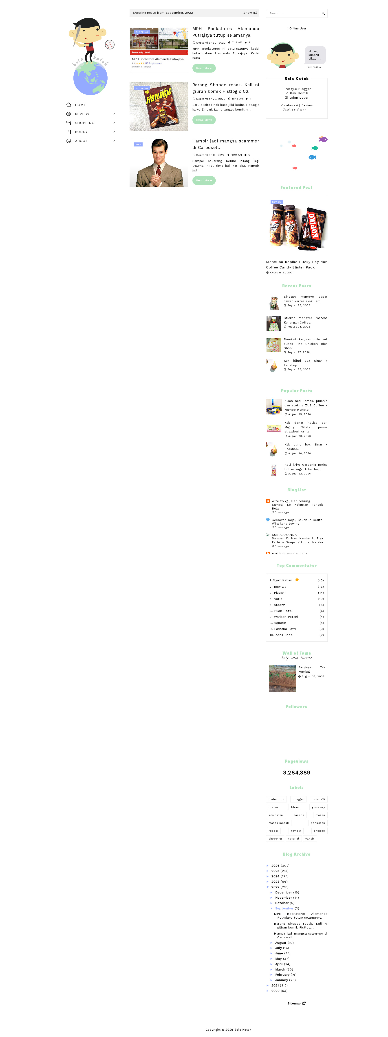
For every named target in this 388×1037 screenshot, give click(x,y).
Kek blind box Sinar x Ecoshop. (306, 447)
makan (320, 815)
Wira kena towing (285, 523)
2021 (275, 985)
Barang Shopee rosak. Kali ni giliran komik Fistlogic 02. (225, 88)
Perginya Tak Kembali (311, 670)
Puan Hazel (283, 611)
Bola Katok (242, 1029)
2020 (276, 991)
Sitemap (294, 1003)
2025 (276, 871)
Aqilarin (280, 623)
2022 (276, 887)
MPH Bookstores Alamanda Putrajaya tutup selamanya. (225, 32)
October (282, 903)
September (285, 908)
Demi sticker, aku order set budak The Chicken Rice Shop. (306, 344)
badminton (276, 799)
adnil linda (284, 635)
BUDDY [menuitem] (81, 132)
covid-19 (319, 799)
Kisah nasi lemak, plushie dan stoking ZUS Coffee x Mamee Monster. (306, 405)
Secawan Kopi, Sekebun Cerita (297, 520)
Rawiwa (280, 586)
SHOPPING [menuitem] (85, 123)
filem (295, 807)
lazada (299, 815)
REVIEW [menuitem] (82, 114)
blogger (298, 799)
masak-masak (279, 822)
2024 (276, 876)
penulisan (318, 822)
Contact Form (294, 110)
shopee (319, 830)
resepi (273, 830)
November (284, 897)
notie (278, 598)
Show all (250, 12)
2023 (276, 881)
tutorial (293, 838)
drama (273, 807)
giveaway (318, 807)
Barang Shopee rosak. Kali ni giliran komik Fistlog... (301, 925)
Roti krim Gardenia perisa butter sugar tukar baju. (306, 467)
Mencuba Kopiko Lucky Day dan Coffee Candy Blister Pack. (297, 264)
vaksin (310, 838)
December (284, 892)
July (279, 948)
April (279, 964)
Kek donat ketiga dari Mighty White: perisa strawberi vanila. (306, 427)
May (279, 958)
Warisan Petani (286, 616)
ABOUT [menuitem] (81, 141)
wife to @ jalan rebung (291, 501)
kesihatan (276, 815)
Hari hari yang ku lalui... (291, 553)
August (281, 942)
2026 (276, 865)
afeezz (279, 605)
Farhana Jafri (285, 629)
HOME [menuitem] (80, 105)
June (279, 953)
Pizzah (279, 592)
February (283, 974)
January (282, 980)
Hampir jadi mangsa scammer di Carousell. (225, 144)
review (296, 830)
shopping (275, 838)
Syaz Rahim (282, 580)
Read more (204, 68)
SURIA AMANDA (284, 534)
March (281, 969)
